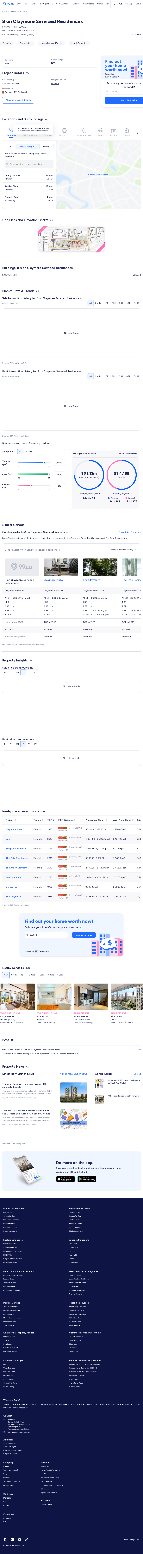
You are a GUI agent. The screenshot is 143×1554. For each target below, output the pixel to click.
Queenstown (73, 1262)
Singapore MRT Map (10, 1247)
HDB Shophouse (75, 1340)
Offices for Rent (9, 1337)
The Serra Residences (77, 1290)
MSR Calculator (75, 1322)
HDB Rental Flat (75, 1212)
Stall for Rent (8, 1340)
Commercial (103, 4)
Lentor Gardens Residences (13, 1275)
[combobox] (29, 164)
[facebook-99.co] (5, 1539)
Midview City (8, 1375)
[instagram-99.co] (12, 1539)
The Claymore (13, 896)
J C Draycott (12, 887)
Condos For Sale (9, 1216)
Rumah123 (7, 1505)
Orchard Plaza (74, 1387)
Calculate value (84, 935)
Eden (8, 839)
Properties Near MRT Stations (52, 1485)
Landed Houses (9, 1224)
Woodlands (73, 1244)
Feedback (6, 1478)
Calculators (88, 4)
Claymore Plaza (14, 829)
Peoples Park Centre (76, 1375)
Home (4, 11)
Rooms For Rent (75, 1227)
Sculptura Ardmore (16, 848)
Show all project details (18, 100)
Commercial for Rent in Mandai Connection (85, 1364)
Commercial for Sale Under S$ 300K (83, 1368)
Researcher (45, 1466)
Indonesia (6, 1522)
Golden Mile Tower (10, 1383)
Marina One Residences (12, 1318)
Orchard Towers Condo (11, 1310)
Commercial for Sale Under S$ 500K (83, 1372)
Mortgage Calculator (76, 1310)
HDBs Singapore (9, 1244)
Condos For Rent (75, 1216)
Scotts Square (13, 877)
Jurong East (73, 1247)
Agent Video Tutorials (49, 1493)
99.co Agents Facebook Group (19, 1432)
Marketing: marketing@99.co (18, 1424)
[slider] (44, 462)
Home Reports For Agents (50, 1470)
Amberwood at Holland (11, 1290)
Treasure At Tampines (11, 1307)
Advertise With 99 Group (50, 1478)
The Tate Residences (17, 858)
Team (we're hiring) (10, 1470)
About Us (6, 1466)
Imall (5, 1364)
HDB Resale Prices (10, 1262)
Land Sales (45, 1474)
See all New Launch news (73, 1073)
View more (7, 1325)
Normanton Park (9, 1314)
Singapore (7, 1518)
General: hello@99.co (16, 1422)
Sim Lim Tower (8, 1379)
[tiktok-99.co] (26, 1539)
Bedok (71, 1259)
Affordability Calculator (77, 1307)
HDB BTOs (7, 1255)
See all (30, 35)
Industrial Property (76, 1337)
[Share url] (27, 73)
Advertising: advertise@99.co (18, 1429)
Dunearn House (9, 1286)
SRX (5, 1502)
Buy (19, 4)
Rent (26, 4)
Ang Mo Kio (73, 1255)
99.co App (45, 1489)
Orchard (55, 83)
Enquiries (11, 1420)
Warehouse (73, 1348)
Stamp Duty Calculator (77, 1314)
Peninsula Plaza (9, 1372)
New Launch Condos (11, 1220)
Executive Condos (9, 1227)
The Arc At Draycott (16, 867)
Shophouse (7, 1344)
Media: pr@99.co (14, 1427)
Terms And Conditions (11, 1481)
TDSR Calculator (75, 1318)
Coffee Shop (73, 1352)
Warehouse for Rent (10, 1348)
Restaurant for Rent (10, 1352)
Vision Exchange (9, 1368)
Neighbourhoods (47, 1481)
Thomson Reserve (9, 1283)
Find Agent (44, 4)
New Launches (62, 4)
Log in (138, 4)
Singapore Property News (12, 1259)
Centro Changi (8, 1387)
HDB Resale (7, 1212)
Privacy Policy (8, 1485)
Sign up (128, 4)
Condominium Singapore (12, 1251)
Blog (5, 1474)
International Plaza (76, 1383)
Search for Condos (129, 532)
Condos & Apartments (18, 11)
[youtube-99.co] (19, 1539)
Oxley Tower (73, 1379)
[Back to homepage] (7, 4)
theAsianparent (46, 1504)
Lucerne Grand (8, 1279)
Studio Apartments (10, 1231)
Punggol (72, 1251)
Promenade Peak (9, 1322)
